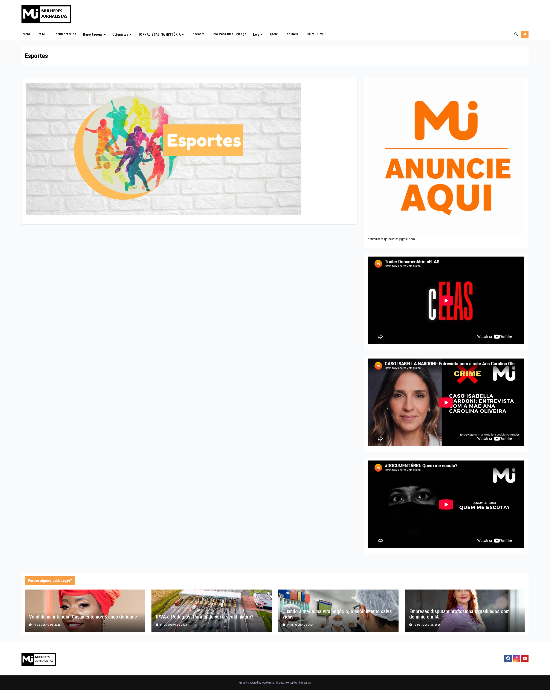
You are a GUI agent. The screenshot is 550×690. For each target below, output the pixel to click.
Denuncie (292, 34)
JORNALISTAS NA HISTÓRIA (160, 34)
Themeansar (304, 682)
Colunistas (121, 34)
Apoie (273, 34)
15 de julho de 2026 (173, 624)
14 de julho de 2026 (300, 624)
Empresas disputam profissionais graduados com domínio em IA (459, 614)
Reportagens (93, 34)
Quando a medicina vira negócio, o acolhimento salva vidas (337, 614)
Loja (257, 34)
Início (25, 34)
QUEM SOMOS (316, 34)
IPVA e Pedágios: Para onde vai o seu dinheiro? (205, 617)
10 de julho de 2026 (427, 624)
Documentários (64, 34)
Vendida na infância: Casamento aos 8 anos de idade (83, 617)
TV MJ (42, 34)
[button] (516, 34)
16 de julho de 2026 (46, 624)
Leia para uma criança (229, 34)
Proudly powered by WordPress (257, 682)
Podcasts (198, 34)
